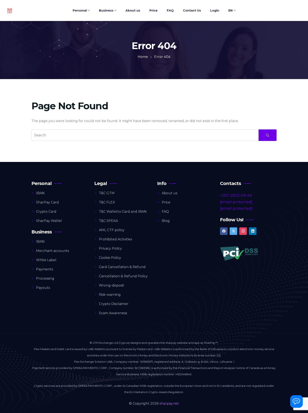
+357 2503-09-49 (236, 195)
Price (153, 10)
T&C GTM (107, 193)
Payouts (43, 288)
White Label (46, 260)
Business (106, 10)
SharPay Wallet (49, 221)
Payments (44, 269)
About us (133, 10)
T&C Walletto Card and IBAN (123, 212)
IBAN (40, 193)
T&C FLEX (107, 202)
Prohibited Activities (115, 239)
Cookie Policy (110, 258)
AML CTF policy (111, 230)
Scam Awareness (113, 313)
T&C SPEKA (108, 221)
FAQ (170, 10)
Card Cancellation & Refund (122, 267)
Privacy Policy (110, 248)
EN (230, 10)
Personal (80, 10)
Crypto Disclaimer (113, 304)
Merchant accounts (52, 251)
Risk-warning (110, 295)
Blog (166, 221)
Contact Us (192, 10)
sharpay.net (169, 403)
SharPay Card (47, 202)
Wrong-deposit (111, 285)
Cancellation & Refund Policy (123, 276)
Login (214, 10)
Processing (45, 278)
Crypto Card (46, 212)
